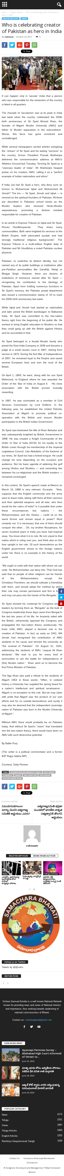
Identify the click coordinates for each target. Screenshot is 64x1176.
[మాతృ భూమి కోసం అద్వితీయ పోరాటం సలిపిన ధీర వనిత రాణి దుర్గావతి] (11, 1072)
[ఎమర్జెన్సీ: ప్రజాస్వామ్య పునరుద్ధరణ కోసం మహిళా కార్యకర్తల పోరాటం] (11, 868)
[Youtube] (39, 1027)
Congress (7, 775)
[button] (58, 5)
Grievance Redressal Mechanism (39, 1158)
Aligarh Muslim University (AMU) (26, 772)
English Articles (10, 18)
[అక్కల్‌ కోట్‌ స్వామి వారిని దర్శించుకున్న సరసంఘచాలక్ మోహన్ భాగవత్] (11, 1089)
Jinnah (18, 775)
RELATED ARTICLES (18, 855)
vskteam (9, 36)
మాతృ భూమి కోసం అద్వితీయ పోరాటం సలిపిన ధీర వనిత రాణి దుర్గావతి (41, 1069)
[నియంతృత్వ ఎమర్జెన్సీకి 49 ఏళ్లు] (32, 867)
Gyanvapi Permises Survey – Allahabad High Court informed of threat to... (41, 1053)
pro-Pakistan (30, 775)
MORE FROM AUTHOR (44, 855)
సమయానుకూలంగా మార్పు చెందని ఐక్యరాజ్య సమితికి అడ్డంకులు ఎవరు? (16, 809)
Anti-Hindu (49, 772)
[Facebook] (25, 1027)
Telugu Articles (51, 874)
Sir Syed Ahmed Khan (12, 778)
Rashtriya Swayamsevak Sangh (18, 1141)
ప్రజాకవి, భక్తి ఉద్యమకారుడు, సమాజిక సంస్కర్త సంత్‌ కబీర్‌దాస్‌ (52, 880)
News (5, 874)
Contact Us (14, 1158)
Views (24, 18)
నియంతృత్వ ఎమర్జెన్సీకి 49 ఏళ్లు (32, 877)
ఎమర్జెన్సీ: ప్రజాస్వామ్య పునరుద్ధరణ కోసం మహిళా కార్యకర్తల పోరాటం (10, 880)
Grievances (32, 1162)
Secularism (45, 775)
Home (4, 12)
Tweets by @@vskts (12, 967)
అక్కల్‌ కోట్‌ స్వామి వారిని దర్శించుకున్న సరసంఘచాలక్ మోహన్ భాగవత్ (41, 1086)
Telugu (5, 1120)
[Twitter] (32, 1027)
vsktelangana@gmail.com (38, 1020)
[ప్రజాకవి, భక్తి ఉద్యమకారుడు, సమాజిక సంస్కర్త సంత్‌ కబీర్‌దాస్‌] (52, 868)
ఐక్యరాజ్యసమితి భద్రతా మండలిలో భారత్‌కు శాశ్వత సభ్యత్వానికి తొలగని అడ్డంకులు (48, 811)
